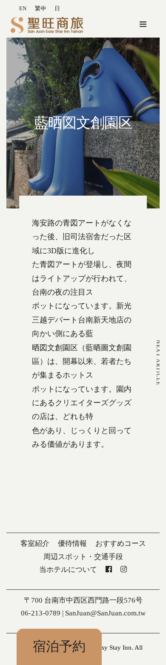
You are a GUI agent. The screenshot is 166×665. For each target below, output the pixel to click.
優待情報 (72, 543)
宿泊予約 (59, 646)
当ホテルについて (68, 569)
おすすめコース (120, 543)
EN (22, 8)
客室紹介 (34, 543)
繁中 (40, 8)
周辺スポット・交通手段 (83, 557)
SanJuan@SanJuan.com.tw (105, 613)
